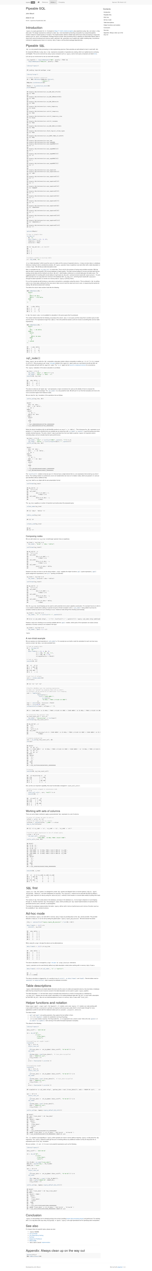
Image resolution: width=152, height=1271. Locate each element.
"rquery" (35, 65)
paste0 (37, 822)
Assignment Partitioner (35, 1239)
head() (82, 978)
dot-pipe (52, 363)
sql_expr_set (32, 836)
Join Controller (33, 1233)
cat (28, 398)
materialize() (39, 980)
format (32, 483)
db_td (32, 259)
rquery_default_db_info (51, 1110)
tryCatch (29, 1043)
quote (58, 440)
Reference (45, 2)
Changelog (61, 2)
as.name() (72, 431)
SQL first (106, 17)
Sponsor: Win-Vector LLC (119, 2)
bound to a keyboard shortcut (77, 365)
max (41, 1054)
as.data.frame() (71, 978)
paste (31, 706)
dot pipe (58, 962)
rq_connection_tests (40, 86)
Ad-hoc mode (107, 20)
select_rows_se (33, 1046)
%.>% (59, 365)
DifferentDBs (32, 1240)
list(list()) (33, 474)
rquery (28, 2)
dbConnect (38, 79)
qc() (48, 573)
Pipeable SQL (108, 15)
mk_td (33, 1033)
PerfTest (31, 1237)
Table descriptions (109, 22)
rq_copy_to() (45, 269)
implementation (40, 1242)
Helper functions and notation (112, 25)
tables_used (31, 515)
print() (62, 978)
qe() (79, 571)
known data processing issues (75, 1218)
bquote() (39, 1017)
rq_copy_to (30, 236)
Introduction (107, 12)
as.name (44, 698)
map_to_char (31, 824)
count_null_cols (33, 792)
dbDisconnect (34, 1256)
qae (38, 578)
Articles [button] (53, 2)
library (29, 65)
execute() (29, 980)
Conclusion (107, 27)
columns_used (31, 524)
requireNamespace (43, 59)
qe (30, 1049)
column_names (31, 506)
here (95, 54)
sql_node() (52, 390)
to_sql (32, 398)
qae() (94, 571)
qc (34, 819)
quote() (80, 431)
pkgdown (120, 1267)
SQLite (50, 79)
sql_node (31, 372)
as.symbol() (41, 1020)
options (29, 231)
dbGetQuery (33, 291)
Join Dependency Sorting (36, 1235)
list (45, 440)
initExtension (37, 82)
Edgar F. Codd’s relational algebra (64, 31)
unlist (34, 703)
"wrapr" (34, 74)
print (28, 87)
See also (106, 30)
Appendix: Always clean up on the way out (113, 33)
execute (29, 376)
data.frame (31, 239)
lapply (34, 693)
